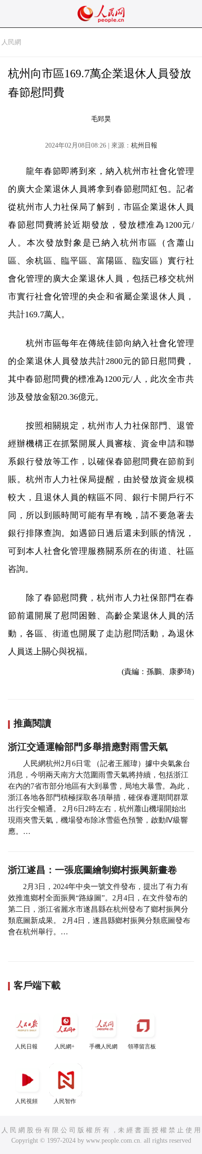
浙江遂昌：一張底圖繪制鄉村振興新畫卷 (92, 870)
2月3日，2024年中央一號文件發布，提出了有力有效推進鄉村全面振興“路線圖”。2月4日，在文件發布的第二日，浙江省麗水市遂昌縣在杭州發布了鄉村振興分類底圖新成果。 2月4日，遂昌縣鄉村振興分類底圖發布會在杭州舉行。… (99, 909)
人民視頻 (26, 1101)
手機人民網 (103, 1046)
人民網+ (64, 1046)
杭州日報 (144, 145)
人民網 (11, 42)
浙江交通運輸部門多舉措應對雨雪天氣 (88, 747)
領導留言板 (142, 1046)
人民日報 (26, 1046)
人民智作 (65, 1101)
